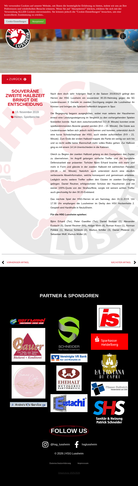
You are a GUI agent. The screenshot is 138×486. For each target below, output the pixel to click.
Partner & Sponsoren (69, 295)
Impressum (83, 463)
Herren (18, 117)
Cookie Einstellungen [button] (16, 21)
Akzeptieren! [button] (38, 21)
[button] (123, 36)
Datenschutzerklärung (60, 463)
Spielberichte (32, 117)
